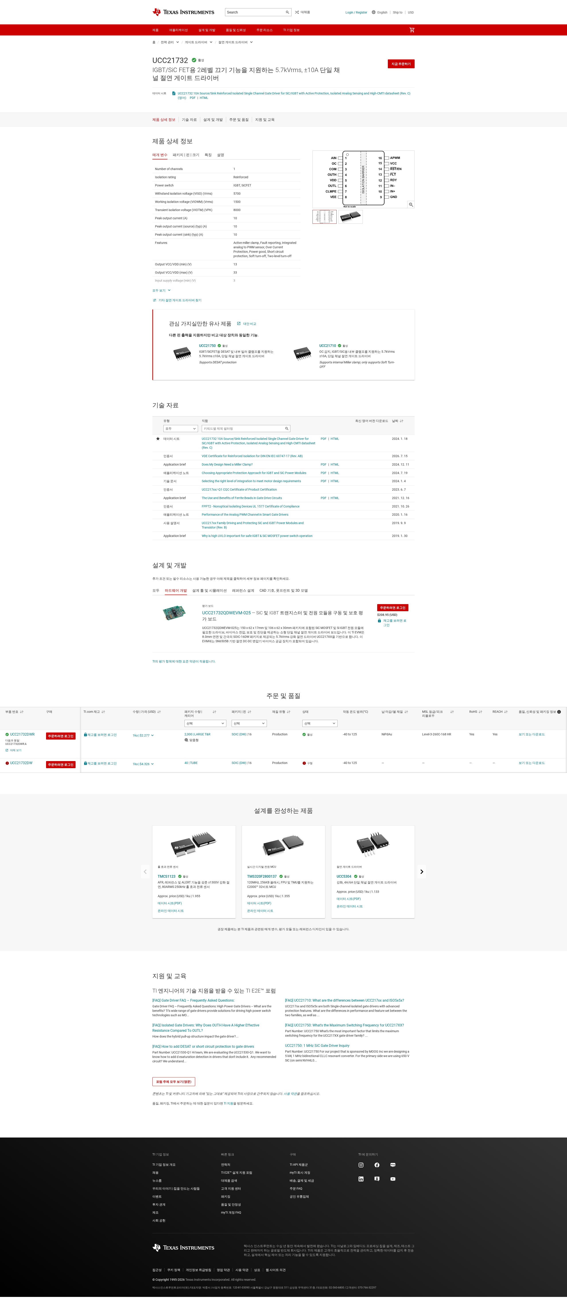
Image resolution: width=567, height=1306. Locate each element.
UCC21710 (327, 346)
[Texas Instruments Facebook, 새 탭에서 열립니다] (377, 1166)
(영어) (182, 98)
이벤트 (157, 1196)
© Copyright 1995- (168, 1279)
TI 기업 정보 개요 (164, 1164)
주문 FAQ (296, 1188)
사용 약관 (290, 1093)
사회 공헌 (158, 1220)
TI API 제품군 (299, 1164)
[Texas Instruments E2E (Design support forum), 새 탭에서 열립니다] (377, 1180)
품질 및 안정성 (231, 1204)
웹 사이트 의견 (276, 1270)
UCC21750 (207, 346)
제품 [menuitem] (155, 30)
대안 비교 (249, 323)
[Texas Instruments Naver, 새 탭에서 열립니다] (393, 1166)
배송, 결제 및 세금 (302, 1180)
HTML (204, 98)
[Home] (183, 12)
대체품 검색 (229, 1180)
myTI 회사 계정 (300, 1172)
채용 (155, 1172)
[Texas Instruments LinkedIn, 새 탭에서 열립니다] (361, 1180)
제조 (155, 1212)
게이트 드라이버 (196, 42)
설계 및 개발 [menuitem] (206, 30)
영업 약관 (223, 1270)
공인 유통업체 (299, 1196)
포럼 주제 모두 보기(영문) (173, 1081)
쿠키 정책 (173, 1270)
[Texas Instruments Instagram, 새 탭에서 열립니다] (361, 1166)
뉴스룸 (157, 1180)
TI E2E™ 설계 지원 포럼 (236, 1172)
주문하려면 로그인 (393, 607)
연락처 (225, 1164)
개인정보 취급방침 (198, 1270)
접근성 (157, 1270)
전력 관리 (167, 42)
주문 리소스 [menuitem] (264, 30)
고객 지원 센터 (231, 1188)
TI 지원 (228, 1103)
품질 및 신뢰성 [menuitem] (236, 30)
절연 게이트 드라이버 (233, 42)
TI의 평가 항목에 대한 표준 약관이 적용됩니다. (184, 661)
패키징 (225, 1196)
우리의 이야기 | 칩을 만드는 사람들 (176, 1188)
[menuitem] (412, 29)
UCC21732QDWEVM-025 (226, 612)
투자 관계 (158, 1204)
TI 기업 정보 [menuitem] (291, 30)
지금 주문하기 (401, 64)
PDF (193, 98)
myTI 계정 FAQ (231, 1212)
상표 (257, 1270)
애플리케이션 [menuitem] (178, 30)
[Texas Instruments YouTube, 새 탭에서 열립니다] (393, 1180)
